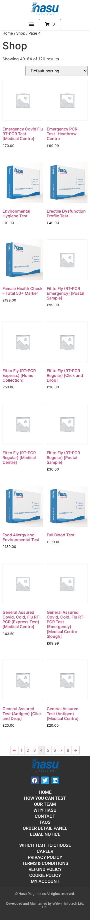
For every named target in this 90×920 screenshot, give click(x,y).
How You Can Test (45, 798)
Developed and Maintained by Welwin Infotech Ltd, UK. (45, 905)
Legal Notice (45, 834)
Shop (20, 33)
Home (7, 33)
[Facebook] (35, 780)
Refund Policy (45, 869)
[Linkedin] (55, 780)
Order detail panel (45, 828)
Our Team (45, 804)
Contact (45, 816)
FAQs (45, 822)
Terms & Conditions (45, 863)
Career (45, 851)
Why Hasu (45, 810)
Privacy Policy (45, 857)
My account (45, 881)
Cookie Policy (45, 875)
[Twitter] (45, 780)
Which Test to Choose (45, 845)
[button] (31, 24)
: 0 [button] (52, 24)
